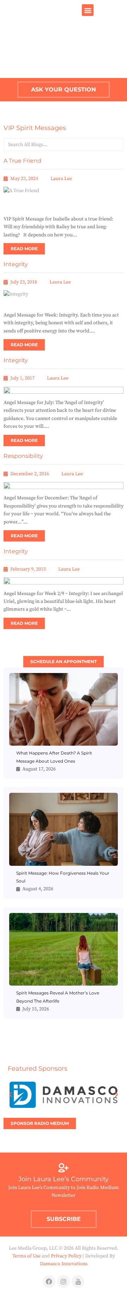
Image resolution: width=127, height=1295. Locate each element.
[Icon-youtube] (78, 1281)
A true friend (22, 160)
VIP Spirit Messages (35, 128)
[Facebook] (49, 1281)
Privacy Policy (66, 1256)
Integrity (16, 264)
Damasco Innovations (63, 1264)
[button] (87, 10)
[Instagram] (63, 1281)
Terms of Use (26, 1256)
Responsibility (23, 456)
